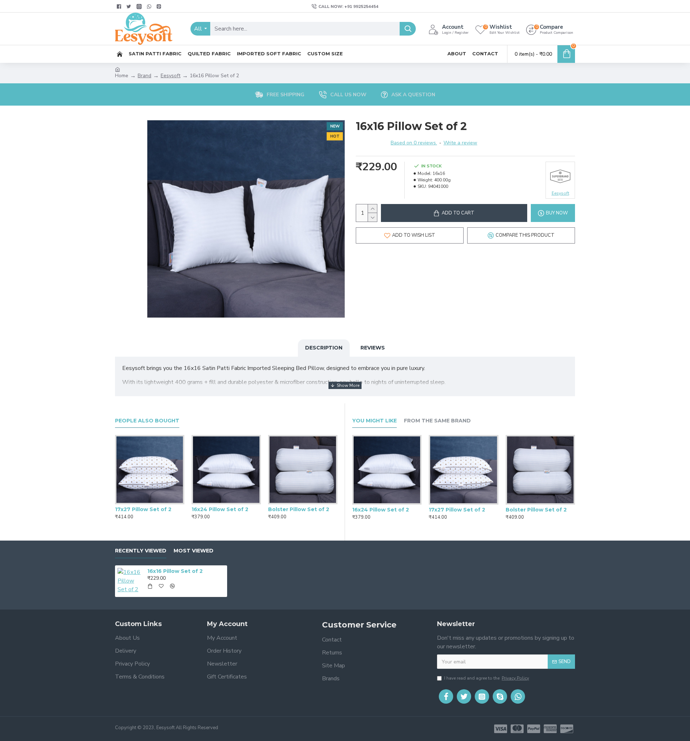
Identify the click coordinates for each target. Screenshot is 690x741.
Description (323, 347)
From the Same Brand (437, 421)
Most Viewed (193, 551)
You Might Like (374, 421)
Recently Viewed (140, 551)
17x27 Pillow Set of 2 (143, 509)
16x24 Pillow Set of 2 (220, 509)
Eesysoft (170, 75)
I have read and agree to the (486, 678)
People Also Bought (147, 421)
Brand (144, 75)
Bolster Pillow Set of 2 (298, 509)
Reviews (372, 347)
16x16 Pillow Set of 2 (175, 571)
